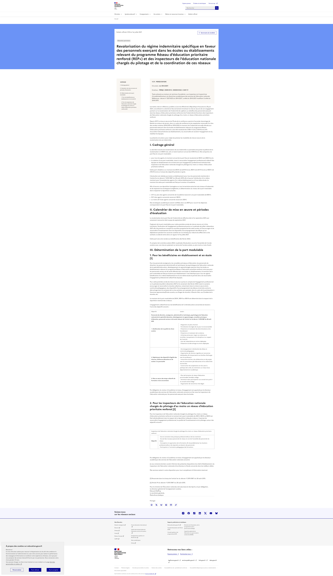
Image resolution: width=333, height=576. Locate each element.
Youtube (211, 513)
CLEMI (116, 539)
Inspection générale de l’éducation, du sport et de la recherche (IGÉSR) (191, 533)
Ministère (117, 14)
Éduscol (116, 528)
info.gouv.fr (202, 560)
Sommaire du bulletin (208, 33)
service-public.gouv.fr (188, 560)
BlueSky (216, 513)
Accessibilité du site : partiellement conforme (175, 568)
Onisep (116, 530)
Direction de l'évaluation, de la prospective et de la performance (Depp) (191, 526)
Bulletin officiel (192, 14)
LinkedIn (200, 513)
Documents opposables (120, 570)
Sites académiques (135, 540)
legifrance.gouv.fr (173, 560)
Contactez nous (185, 554)
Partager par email (171, 505)
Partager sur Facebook (151, 505)
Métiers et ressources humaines (174, 14)
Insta (183, 513)
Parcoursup (212, 3)
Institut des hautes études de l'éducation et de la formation (138, 530)
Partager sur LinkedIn (166, 505)
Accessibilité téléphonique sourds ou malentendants (203, 568)
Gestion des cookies (157, 568)
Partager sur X (156, 505)
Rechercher (217, 8)
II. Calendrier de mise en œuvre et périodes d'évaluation (128, 89)
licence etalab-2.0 (149, 574)
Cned (115, 533)
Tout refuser (35, 570)
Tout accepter (53, 570)
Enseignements (144, 14)
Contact (116, 568)
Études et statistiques (199, 3)
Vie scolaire (156, 14)
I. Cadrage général (124, 85)
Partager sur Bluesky (161, 505)
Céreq (132, 543)
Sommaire (123, 82)
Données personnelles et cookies (140, 568)
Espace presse (186, 3)
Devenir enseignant (119, 525)
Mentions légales (125, 568)
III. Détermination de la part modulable (127, 94)
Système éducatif (130, 14)
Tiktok (194, 513)
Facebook (189, 513)
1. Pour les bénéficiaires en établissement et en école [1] (128, 98)
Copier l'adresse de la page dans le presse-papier (176, 505)
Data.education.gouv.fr (173, 525)
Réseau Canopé (118, 536)
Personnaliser (17, 570)
